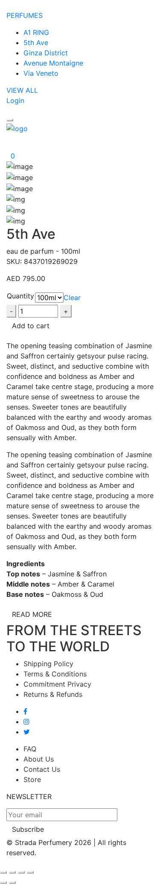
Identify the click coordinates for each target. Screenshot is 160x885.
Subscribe (28, 829)
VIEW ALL (22, 90)
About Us (38, 759)
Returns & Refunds (52, 694)
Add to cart (30, 325)
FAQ (29, 749)
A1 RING (36, 32)
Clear (72, 297)
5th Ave (35, 42)
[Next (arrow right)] (12, 882)
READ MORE (32, 614)
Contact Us (41, 769)
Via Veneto (40, 73)
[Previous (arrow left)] (3, 882)
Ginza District (45, 53)
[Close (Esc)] (3, 872)
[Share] (12, 872)
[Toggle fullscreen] (21, 872)
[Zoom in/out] (30, 872)
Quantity (20, 296)
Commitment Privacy (57, 684)
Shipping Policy (48, 663)
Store (32, 779)
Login (15, 100)
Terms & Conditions (55, 674)
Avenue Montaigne (53, 63)
